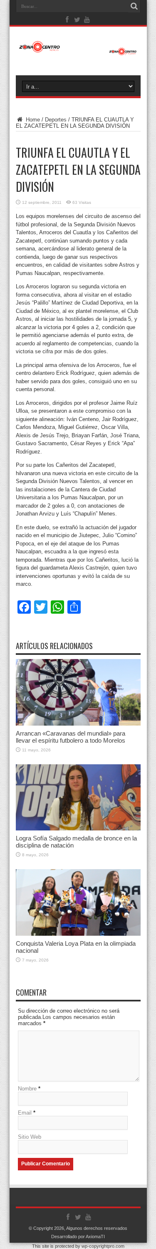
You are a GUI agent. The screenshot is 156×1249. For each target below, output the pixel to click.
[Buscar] (134, 6)
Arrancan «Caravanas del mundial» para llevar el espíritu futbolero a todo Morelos (70, 737)
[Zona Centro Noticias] (78, 51)
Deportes (56, 119)
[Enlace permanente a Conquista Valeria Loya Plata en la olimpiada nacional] (78, 934)
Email (25, 1113)
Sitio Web (29, 1137)
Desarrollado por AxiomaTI (78, 1236)
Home (32, 119)
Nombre (27, 1088)
